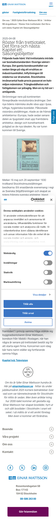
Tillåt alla (28, 304)
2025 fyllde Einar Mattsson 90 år (27, 20)
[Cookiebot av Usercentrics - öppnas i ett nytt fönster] (37, 200)
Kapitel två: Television (15, 360)
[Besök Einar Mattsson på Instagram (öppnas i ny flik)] (46, 468)
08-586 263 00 (28, 498)
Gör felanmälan (28, 511)
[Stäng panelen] (51, 200)
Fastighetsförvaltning (24, 12)
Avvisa (28, 322)
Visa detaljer (39, 294)
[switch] (48, 262)
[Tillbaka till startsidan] (14, 4)
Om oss (43, 12)
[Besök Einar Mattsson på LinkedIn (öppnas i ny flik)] (34, 468)
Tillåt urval (28, 313)
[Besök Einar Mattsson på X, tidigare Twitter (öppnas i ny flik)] (22, 468)
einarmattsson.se (22, 386)
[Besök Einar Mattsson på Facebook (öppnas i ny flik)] (10, 468)
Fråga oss (53, 116)
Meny (51, 6)
